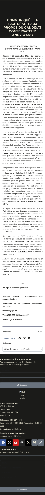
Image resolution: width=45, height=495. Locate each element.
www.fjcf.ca (22, 252)
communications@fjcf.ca (10, 436)
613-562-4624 (16, 420)
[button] (19, 338)
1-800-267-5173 (16, 423)
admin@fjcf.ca (14, 429)
